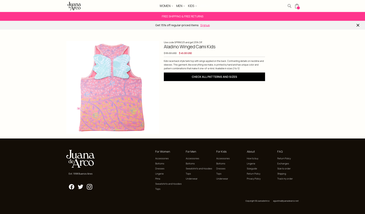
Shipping (281, 173)
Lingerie (159, 173)
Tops (157, 188)
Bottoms (159, 163)
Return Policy (253, 173)
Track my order (285, 178)
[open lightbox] (112, 87)
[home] (74, 6)
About (205, 6)
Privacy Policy (254, 178)
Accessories (162, 158)
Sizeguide (252, 168)
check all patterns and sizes (214, 77)
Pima (157, 178)
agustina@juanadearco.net (286, 200)
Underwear (192, 178)
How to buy (252, 158)
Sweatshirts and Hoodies (168, 183)
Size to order (284, 168)
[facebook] (71, 186)
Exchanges (283, 163)
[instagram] (89, 186)
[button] (166, 6)
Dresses (159, 168)
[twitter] (80, 186)
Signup (205, 25)
